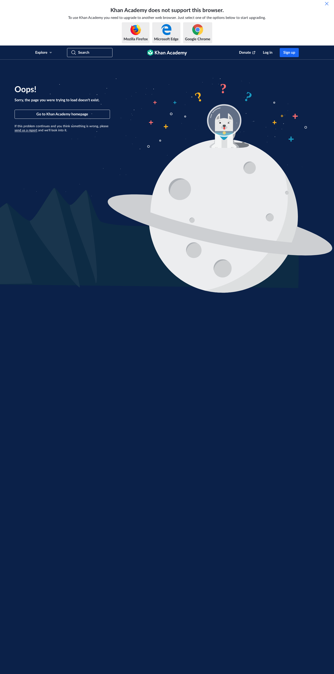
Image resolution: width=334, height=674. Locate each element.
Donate (245, 52)
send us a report (26, 130)
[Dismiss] (326, 3)
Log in (267, 52)
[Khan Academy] (167, 52)
